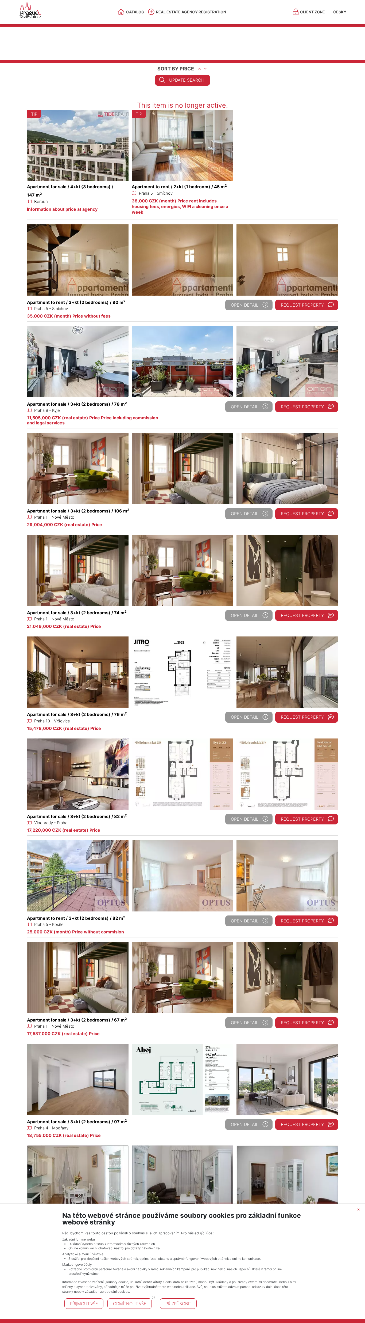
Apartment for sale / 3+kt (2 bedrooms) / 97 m (77, 1121)
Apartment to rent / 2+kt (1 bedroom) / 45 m (179, 186)
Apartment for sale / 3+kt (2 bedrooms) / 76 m (77, 714)
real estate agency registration (191, 12)
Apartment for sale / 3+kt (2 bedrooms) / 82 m (77, 816)
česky (339, 12)
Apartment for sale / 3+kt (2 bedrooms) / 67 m (77, 1020)
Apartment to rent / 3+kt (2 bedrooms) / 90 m (76, 302)
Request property (302, 305)
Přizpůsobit (178, 1304)
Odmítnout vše (129, 1304)
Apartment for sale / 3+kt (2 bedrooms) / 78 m (77, 404)
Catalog (135, 12)
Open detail (244, 305)
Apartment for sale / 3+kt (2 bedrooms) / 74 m (77, 612)
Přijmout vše (84, 1304)
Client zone (312, 12)
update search (186, 80)
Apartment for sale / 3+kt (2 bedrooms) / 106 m (78, 511)
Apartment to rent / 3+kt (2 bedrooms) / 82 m (76, 918)
